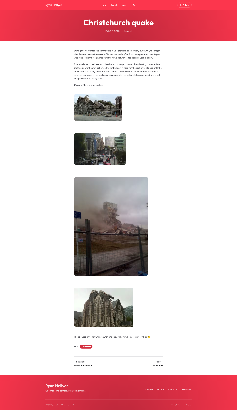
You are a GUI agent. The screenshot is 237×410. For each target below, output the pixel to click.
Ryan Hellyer (53, 5)
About (124, 5)
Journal (103, 5)
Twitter (149, 389)
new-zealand (86, 347)
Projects (114, 5)
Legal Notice (187, 405)
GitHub (160, 389)
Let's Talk (184, 5)
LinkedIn (172, 389)
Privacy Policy (175, 405)
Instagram (186, 389)
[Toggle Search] (134, 5)
